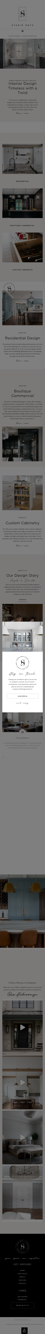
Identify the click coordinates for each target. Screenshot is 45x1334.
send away (22, 703)
